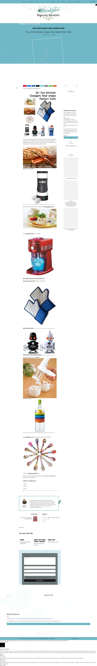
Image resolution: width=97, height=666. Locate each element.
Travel (37, 1)
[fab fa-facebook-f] (2, 1)
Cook (47, 1)
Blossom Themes (44, 638)
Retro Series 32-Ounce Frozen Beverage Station (34, 278)
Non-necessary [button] (2, 659)
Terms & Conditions (75, 638)
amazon (34, 28)
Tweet (25, 483)
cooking (39, 28)
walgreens (36, 541)
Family (63, 1)
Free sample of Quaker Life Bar (71, 178)
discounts (62, 28)
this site (53, 475)
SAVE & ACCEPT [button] (3, 665)
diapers (43, 539)
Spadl (37, 357)
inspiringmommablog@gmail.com (71, 145)
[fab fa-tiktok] (10, 1)
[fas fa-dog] (12, 1)
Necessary (2, 655)
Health (53, 1)
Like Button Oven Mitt (28, 328)
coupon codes (44, 28)
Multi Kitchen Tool (29, 437)
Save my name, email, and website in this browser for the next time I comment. (37, 577)
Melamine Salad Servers (33, 473)
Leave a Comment (52, 34)
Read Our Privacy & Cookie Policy (62, 640)
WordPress (52, 638)
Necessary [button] (2, 653)
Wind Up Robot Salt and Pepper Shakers (32, 354)
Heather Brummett (45, 34)
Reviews (58, 1)
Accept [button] (54, 640)
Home (24, 1)
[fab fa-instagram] (7, 1)
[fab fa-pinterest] (8, 1)
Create (42, 1)
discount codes (56, 28)
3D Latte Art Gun (27, 398)
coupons (50, 28)
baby (40, 539)
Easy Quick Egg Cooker (49, 206)
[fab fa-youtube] (5, 1)
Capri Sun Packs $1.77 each (53, 542)
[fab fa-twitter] (4, 1)
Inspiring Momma (27, 638)
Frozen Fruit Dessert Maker (29, 281)
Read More (71, 137)
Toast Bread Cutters (30, 233)
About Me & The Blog (77, 1)
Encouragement (30, 1)
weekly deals (42, 541)
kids (53, 539)
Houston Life (69, 1)
